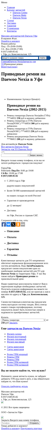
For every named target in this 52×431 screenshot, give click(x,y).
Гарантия (11, 25)
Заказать (13, 323)
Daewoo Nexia (20, 18)
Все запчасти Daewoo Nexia (14, 146)
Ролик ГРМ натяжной (17, 362)
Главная (11, 7)
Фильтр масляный (16, 342)
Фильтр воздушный (16, 336)
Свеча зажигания (15, 347)
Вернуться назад (9, 67)
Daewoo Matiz (19, 15)
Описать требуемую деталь (14, 386)
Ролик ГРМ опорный (17, 354)
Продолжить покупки (31, 428)
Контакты (12, 31)
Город (4, 168)
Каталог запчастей (16, 10)
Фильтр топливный (16, 339)
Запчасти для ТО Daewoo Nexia (16, 149)
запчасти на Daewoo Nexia (23, 328)
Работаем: (6, 170)
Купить (4, 317)
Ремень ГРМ (13, 357)
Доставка (11, 23)
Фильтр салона (14, 334)
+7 (2, 152)
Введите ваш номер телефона (24, 420)
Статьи (10, 20)
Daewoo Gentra (20, 12)
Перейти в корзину (10, 41)
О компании (13, 28)
